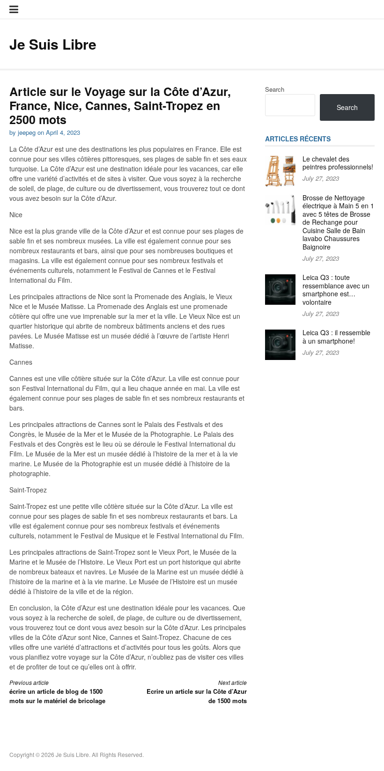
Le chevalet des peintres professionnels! (338, 163)
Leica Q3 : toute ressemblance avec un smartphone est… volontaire (336, 289)
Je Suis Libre (52, 44)
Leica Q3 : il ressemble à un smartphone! (336, 336)
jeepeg (27, 132)
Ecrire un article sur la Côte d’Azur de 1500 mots (197, 691)
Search (274, 89)
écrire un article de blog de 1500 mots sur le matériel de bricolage (57, 691)
